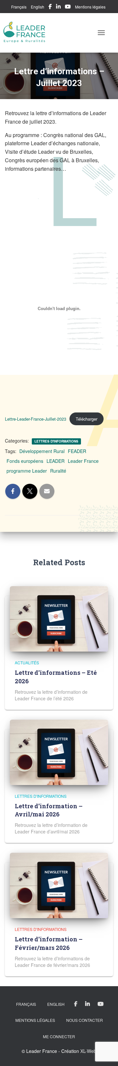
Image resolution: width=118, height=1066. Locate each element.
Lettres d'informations (56, 441)
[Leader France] (27, 32)
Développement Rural (42, 451)
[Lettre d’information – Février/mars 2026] (59, 885)
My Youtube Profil (68, 7)
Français (19, 6)
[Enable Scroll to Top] (105, 1053)
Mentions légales (90, 6)
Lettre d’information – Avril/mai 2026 (49, 810)
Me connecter (59, 1036)
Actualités (27, 662)
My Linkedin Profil (58, 7)
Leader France (83, 461)
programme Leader (27, 470)
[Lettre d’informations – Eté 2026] (59, 618)
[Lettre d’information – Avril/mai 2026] (59, 751)
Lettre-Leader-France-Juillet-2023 (35, 419)
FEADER (77, 451)
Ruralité (58, 470)
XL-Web (88, 1051)
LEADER (56, 461)
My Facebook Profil (50, 7)
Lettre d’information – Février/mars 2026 (49, 943)
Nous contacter (84, 1020)
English (37, 6)
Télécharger (86, 419)
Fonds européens (25, 461)
